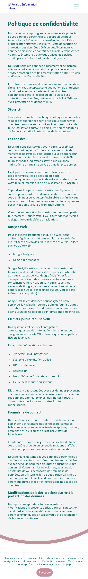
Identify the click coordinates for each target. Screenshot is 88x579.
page (68, 564)
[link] (25, 6)
